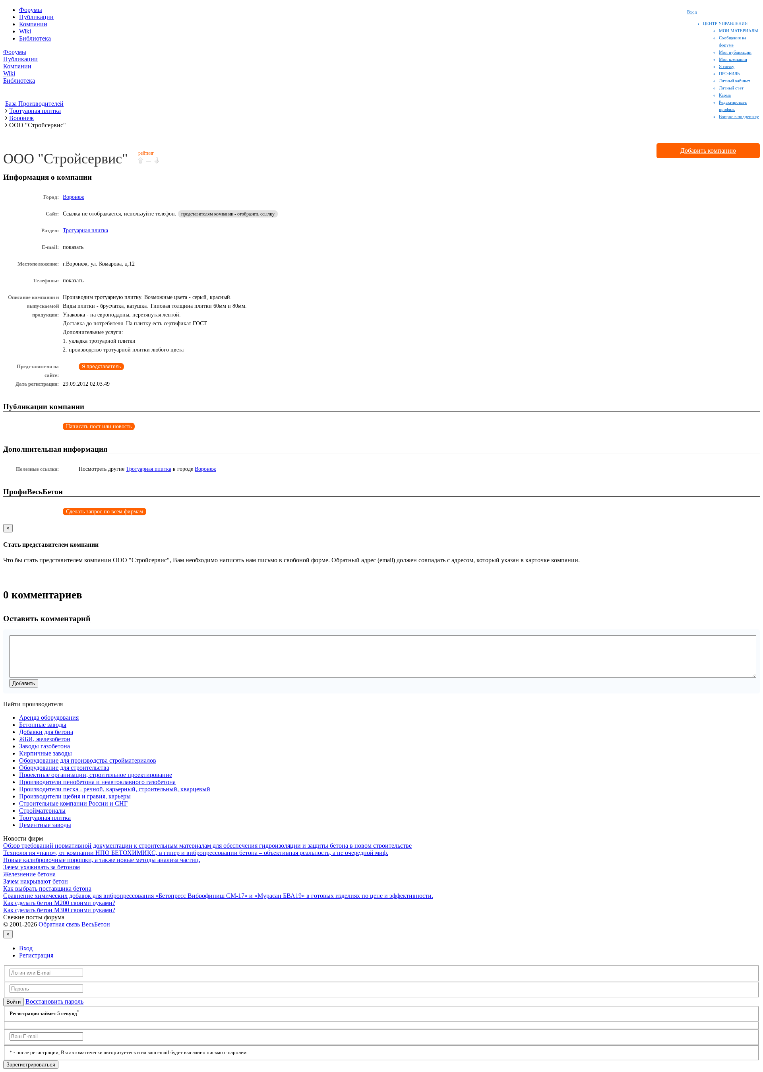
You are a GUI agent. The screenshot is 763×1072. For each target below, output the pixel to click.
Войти (13, 1002)
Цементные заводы (45, 824)
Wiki (25, 31)
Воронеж (73, 197)
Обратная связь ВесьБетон (74, 924)
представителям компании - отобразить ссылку (228, 214)
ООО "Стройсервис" (65, 159)
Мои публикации (735, 52)
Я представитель (101, 366)
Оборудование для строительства (64, 767)
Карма (725, 95)
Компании (33, 24)
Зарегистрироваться (30, 1065)
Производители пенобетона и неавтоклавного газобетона (97, 782)
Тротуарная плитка (85, 230)
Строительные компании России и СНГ (73, 803)
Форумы (30, 9)
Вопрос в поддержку (739, 116)
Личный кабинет (734, 80)
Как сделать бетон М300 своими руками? (59, 910)
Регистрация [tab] (36, 955)
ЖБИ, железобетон (44, 739)
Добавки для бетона (46, 731)
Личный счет (731, 87)
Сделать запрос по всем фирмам (104, 512)
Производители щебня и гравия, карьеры (75, 796)
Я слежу (726, 66)
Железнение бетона (29, 874)
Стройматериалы (42, 810)
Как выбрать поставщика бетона (47, 888)
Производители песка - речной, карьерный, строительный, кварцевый (114, 789)
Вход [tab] (26, 948)
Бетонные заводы (42, 724)
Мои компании (733, 59)
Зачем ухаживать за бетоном (41, 867)
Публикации (36, 17)
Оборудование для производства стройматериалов (87, 760)
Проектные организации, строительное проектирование (95, 774)
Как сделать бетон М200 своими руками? (59, 902)
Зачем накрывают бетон (35, 881)
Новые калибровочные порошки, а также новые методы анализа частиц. (101, 859)
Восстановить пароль (54, 1001)
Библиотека (35, 38)
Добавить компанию (708, 150)
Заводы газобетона (44, 746)
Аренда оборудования (49, 717)
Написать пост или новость (99, 426)
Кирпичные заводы (45, 753)
